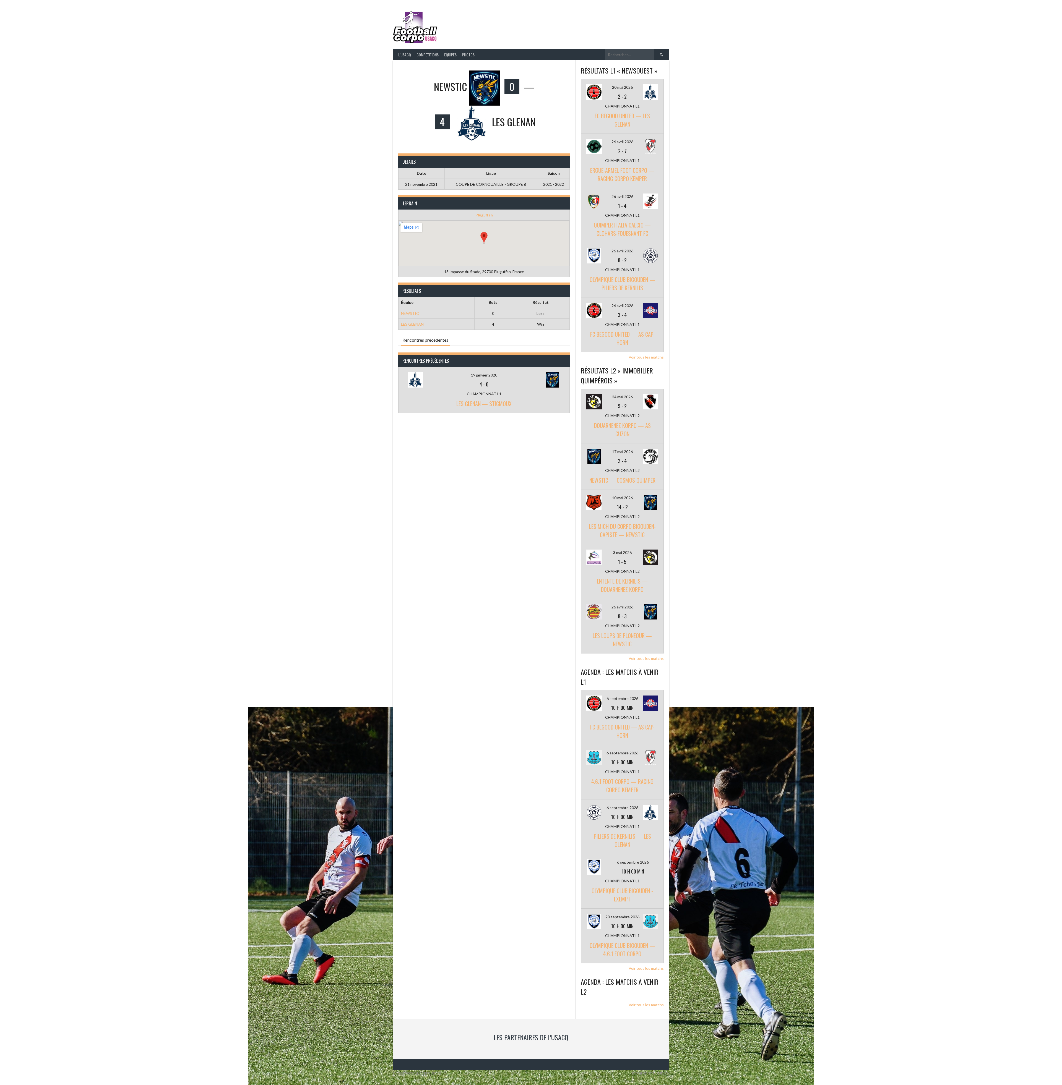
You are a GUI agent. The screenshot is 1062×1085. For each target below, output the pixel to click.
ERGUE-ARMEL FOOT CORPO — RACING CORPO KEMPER (622, 174)
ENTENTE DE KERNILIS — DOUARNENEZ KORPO (622, 585)
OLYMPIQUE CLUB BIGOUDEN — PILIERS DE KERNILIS (622, 283)
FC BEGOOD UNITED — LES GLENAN (622, 120)
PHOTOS (468, 54)
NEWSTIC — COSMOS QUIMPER (622, 480)
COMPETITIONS (428, 54)
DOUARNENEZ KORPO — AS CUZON (622, 429)
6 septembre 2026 (622, 698)
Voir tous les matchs (646, 357)
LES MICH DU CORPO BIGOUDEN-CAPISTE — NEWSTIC (622, 530)
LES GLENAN (412, 324)
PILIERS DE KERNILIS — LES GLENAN (622, 840)
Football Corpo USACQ (509, 23)
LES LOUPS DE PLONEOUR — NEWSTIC (622, 639)
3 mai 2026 (622, 552)
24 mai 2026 (622, 396)
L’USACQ (404, 54)
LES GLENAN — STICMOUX (484, 403)
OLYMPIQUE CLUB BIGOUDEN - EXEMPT (622, 895)
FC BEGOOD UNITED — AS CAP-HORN (622, 338)
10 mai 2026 (622, 497)
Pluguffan (484, 215)
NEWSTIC (410, 313)
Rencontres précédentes (425, 340)
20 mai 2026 (622, 87)
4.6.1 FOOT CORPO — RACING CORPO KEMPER (622, 785)
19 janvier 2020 (484, 375)
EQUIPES (450, 54)
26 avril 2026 (622, 141)
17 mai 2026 (622, 451)
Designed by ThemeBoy (650, 1073)
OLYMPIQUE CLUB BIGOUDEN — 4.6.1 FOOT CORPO (622, 949)
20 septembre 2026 (622, 916)
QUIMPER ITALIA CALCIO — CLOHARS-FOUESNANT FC (622, 229)
